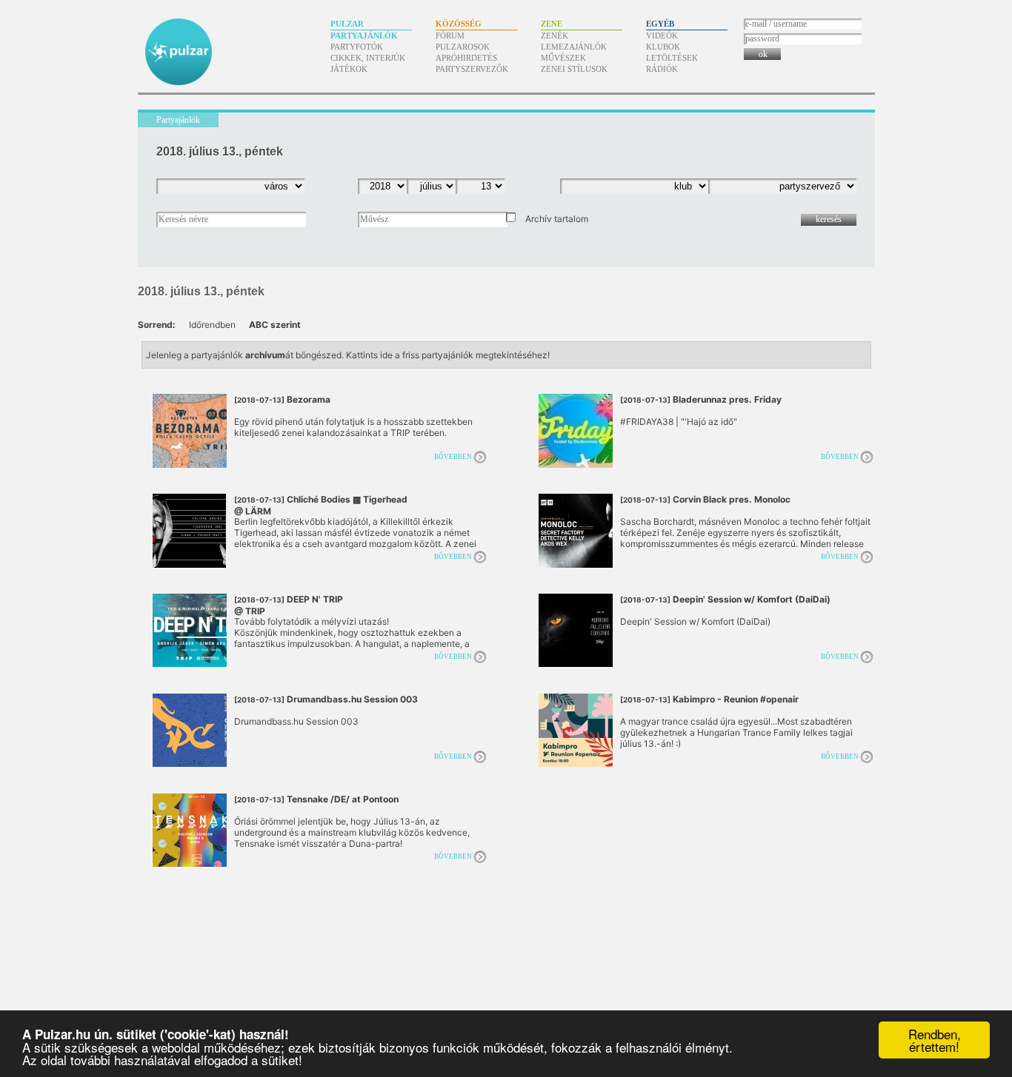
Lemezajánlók (574, 46)
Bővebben (453, 456)
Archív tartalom (556, 218)
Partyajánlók (364, 35)
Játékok (348, 68)
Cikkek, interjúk (367, 57)
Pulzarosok (463, 46)
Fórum (450, 35)
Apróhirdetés (466, 57)
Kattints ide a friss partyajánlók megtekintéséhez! (448, 354)
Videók (662, 35)
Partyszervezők (472, 68)
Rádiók (662, 68)
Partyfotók (356, 46)
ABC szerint (275, 324)
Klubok (663, 46)
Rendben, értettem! (934, 1040)
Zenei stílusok (574, 68)
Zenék (554, 35)
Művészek (563, 57)
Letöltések (672, 57)
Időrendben (212, 324)
